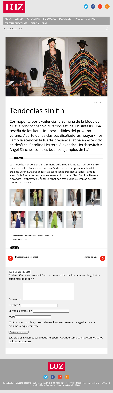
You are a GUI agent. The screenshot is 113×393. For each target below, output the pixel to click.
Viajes (79, 19)
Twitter (86, 6)
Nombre (14, 305)
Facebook (93, 6)
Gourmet (91, 19)
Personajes (49, 19)
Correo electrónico (20, 310)
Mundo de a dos (91, 256)
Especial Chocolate (16, 23)
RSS (107, 6)
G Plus (100, 6)
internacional (30, 235)
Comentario (15, 299)
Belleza (19, 19)
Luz (14, 7)
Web (11, 316)
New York (49, 235)
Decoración (66, 19)
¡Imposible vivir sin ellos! (26, 256)
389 (25, 239)
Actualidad (33, 19)
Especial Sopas (38, 23)
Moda (8, 19)
